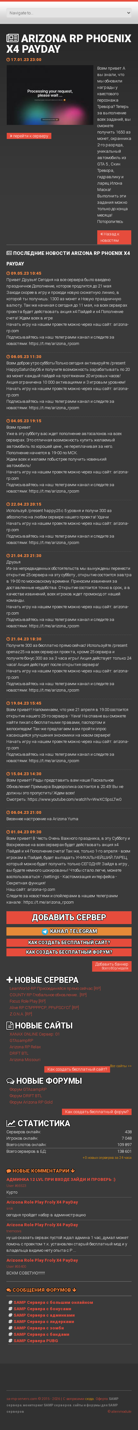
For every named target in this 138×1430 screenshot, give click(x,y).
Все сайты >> (121, 1066)
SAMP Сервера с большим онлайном (53, 1302)
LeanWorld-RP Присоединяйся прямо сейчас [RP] (55, 988)
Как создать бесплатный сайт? (77, 1069)
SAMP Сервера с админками (44, 1315)
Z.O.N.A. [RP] (21, 1014)
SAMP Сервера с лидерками (43, 1321)
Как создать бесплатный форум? (96, 1111)
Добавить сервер (69, 917)
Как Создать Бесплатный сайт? (69, 942)
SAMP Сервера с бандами (41, 1334)
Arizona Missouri (25, 1059)
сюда (89, 1399)
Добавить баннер (111, 966)
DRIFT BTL (19, 1053)
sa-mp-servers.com (21, 1399)
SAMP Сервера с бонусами (42, 1308)
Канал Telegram (73, 931)
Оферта (102, 1399)
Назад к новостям (109, 237)
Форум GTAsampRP (28, 1089)
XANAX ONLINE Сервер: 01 (35, 1034)
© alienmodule (120, 1412)
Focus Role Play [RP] (28, 1001)
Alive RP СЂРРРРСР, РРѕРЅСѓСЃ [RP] (44, 1007)
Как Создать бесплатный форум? (69, 952)
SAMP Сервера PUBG (35, 1340)
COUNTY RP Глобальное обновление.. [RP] (48, 994)
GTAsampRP (21, 1040)
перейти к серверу (30, 136)
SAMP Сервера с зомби (38, 1328)
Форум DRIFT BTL (26, 1095)
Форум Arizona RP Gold (31, 1102)
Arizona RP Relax (25, 1046)
